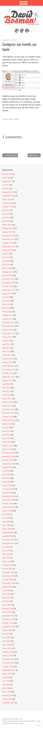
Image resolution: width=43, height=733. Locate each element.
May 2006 (6, 597)
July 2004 (6, 677)
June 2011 (6, 387)
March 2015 (7, 225)
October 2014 (7, 243)
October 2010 (7, 416)
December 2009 (8, 453)
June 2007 (6, 550)
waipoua (21, 723)
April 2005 (6, 644)
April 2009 (6, 482)
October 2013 (7, 286)
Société (16, 119)
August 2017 (7, 181)
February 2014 (7, 272)
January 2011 (7, 406)
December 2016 (8, 192)
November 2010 (8, 413)
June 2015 (6, 214)
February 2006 (7, 608)
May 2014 (6, 261)
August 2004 (7, 673)
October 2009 (7, 460)
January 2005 (7, 655)
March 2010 (7, 442)
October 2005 (7, 623)
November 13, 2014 (9, 40)
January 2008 (7, 536)
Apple (11, 119)
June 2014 (6, 257)
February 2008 (7, 532)
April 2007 (6, 558)
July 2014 (6, 253)
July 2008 (6, 514)
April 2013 (6, 308)
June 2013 (6, 301)
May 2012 (6, 348)
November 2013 (8, 282)
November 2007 (8, 543)
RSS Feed (17, 31)
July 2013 (6, 297)
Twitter (27, 31)
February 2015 (7, 228)
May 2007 (6, 554)
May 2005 (6, 641)
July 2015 (6, 210)
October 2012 (7, 330)
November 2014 (8, 239)
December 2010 (8, 409)
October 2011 (7, 373)
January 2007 (7, 568)
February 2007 (7, 565)
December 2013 (8, 279)
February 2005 (7, 652)
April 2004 (6, 688)
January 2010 (7, 449)
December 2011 (8, 366)
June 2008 (6, 518)
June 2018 (6, 177)
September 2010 (8, 420)
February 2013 (7, 315)
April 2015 (6, 221)
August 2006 (7, 587)
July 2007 (6, 547)
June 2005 (6, 637)
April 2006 (6, 601)
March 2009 (7, 485)
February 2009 (7, 489)
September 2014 (8, 246)
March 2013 (7, 311)
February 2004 (7, 695)
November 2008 (8, 500)
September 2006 (8, 583)
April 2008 (6, 525)
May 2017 (6, 188)
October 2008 (7, 503)
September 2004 (8, 670)
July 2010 (6, 427)
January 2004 (7, 699)
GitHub (22, 31)
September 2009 (8, 464)
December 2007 (8, 539)
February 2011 (7, 402)
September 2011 (8, 377)
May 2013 (6, 304)
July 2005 (6, 634)
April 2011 (6, 395)
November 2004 (8, 663)
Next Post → (34, 155)
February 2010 (7, 445)
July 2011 (6, 384)
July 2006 (6, 590)
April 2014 (6, 264)
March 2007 (6, 561)
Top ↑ (39, 725)
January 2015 (7, 232)
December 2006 (8, 572)
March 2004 (7, 692)
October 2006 (7, 579)
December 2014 (8, 235)
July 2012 (6, 340)
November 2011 (8, 369)
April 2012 (6, 351)
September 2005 (8, 626)
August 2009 (7, 467)
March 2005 (7, 648)
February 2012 (7, 358)
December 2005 (8, 615)
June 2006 (6, 594)
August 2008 (7, 510)
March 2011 (7, 398)
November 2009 (8, 456)
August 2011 (7, 380)
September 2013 (8, 290)
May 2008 (6, 521)
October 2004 (7, 666)
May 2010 (6, 435)
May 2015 (6, 217)
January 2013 (7, 319)
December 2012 (8, 322)
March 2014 (7, 268)
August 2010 (7, 424)
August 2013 (7, 293)
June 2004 (6, 681)
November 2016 (8, 196)
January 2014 (7, 275)
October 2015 (7, 206)
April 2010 (6, 438)
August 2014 (7, 250)
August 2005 (7, 630)
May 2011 (6, 391)
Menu (21, 3)
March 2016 (7, 199)
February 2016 (7, 203)
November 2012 (8, 326)
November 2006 (8, 576)
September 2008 (8, 507)
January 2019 (7, 174)
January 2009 (7, 492)
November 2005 (8, 619)
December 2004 (8, 659)
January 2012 (7, 362)
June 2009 (6, 474)
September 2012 (8, 333)
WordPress (32, 721)
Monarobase (14, 721)
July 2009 (6, 471)
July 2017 (6, 185)
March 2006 (7, 605)
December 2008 (8, 496)
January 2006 (7, 612)
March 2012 (7, 355)
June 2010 (6, 431)
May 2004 (6, 684)
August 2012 (7, 337)
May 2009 (6, 478)
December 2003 (8, 702)
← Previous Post (10, 155)
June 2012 (6, 344)
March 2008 (7, 529)
